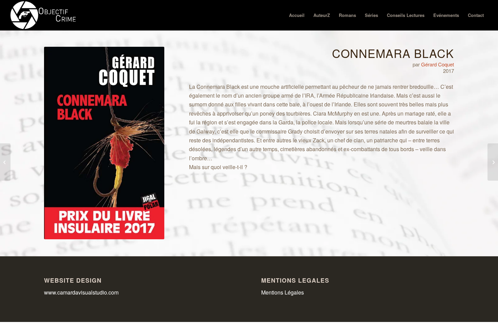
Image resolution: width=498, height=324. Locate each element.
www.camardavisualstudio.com (82, 292)
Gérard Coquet (437, 64)
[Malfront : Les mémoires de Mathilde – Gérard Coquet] (5, 162)
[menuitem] (297, 15)
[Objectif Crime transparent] (44, 15)
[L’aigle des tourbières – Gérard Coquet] (492, 162)
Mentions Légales (282, 292)
